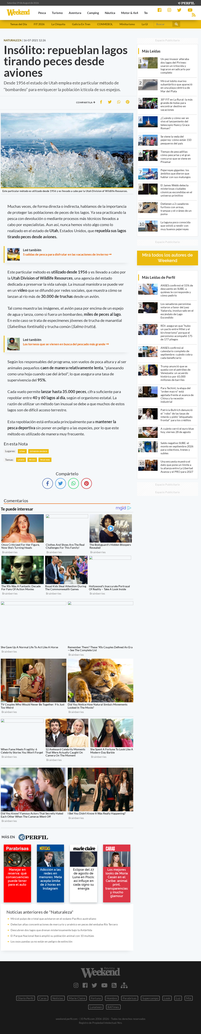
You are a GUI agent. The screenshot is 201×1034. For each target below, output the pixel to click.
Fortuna (96, 998)
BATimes (113, 1007)
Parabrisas (130, 998)
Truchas (45, 460)
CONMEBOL (105, 24)
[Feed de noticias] (114, 985)
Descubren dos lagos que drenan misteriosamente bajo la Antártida (51, 930)
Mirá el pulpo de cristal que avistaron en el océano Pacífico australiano (53, 918)
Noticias (57, 998)
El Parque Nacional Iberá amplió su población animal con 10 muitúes (52, 935)
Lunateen (96, 1007)
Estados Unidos (38, 451)
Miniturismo (127, 24)
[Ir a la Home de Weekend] (100, 972)
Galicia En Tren (81, 24)
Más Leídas (151, 51)
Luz (178, 998)
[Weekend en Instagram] (76, 985)
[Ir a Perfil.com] (186, 2)
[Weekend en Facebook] (85, 985)
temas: (9, 459)
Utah (22, 451)
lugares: (10, 451)
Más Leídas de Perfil (158, 277)
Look (167, 998)
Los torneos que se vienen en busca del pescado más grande (64, 344)
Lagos (21, 460)
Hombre (112, 998)
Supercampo (150, 998)
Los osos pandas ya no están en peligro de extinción (41, 941)
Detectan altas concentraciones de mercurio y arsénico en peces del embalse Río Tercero (65, 924)
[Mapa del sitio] (124, 985)
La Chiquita (58, 24)
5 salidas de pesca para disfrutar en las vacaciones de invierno (65, 254)
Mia (188, 998)
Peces (32, 460)
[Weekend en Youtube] (104, 985)
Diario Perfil (25, 998)
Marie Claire (77, 998)
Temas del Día (18, 24)
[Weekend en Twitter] (94, 985)
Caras (43, 998)
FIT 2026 (39, 24)
